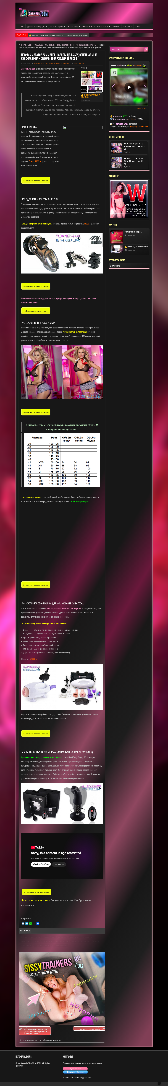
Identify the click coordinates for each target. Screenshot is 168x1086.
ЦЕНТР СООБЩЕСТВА (37, 45)
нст (53, 937)
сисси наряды (26, 945)
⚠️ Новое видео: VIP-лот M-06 (136, 247)
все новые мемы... (142, 108)
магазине (138, 65)
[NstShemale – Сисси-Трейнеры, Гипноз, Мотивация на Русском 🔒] (34, 13)
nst (26, 937)
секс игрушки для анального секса (55, 941)
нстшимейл (62, 937)
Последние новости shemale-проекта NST (79, 45)
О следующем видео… (39, 35)
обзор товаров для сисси (30, 941)
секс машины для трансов (81, 941)
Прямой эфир (54, 45)
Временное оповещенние (90, 1028)
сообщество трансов (42, 945)
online (115, 266)
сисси (96, 941)
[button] (145, 87)
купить (46, 937)
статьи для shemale (60, 945)
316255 (131, 119)
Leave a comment (79, 63)
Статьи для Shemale (64, 63)
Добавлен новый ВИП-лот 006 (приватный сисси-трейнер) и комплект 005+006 (35, 1031)
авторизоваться (55, 1040)
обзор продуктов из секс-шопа (81, 937)
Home (23, 45)
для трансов (35, 937)
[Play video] (129, 87)
